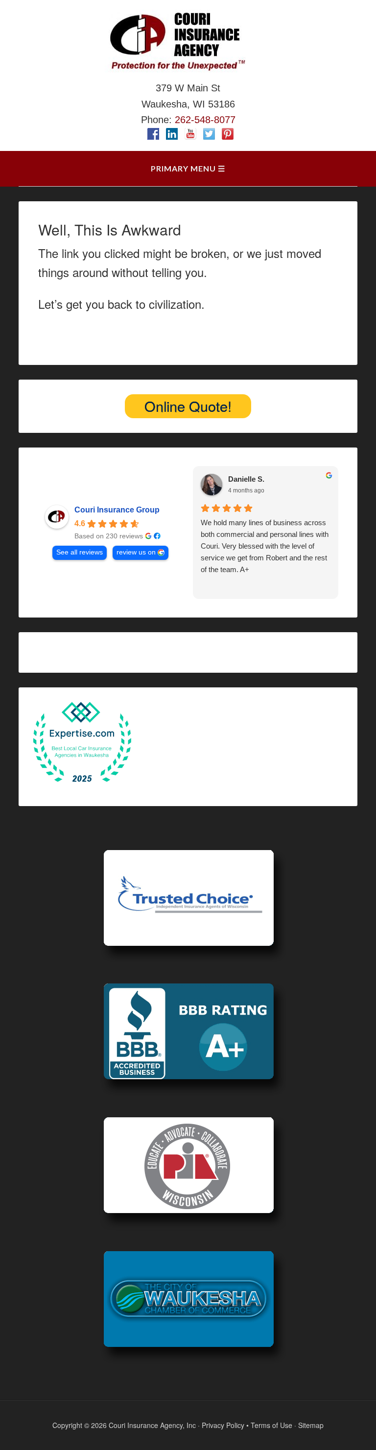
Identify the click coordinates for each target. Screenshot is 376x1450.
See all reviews (79, 552)
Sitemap (311, 1425)
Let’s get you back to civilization (119, 303)
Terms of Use (271, 1425)
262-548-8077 (205, 119)
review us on (136, 552)
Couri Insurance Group (117, 510)
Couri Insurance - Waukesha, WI (188, 41)
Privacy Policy (223, 1425)
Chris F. (241, 481)
